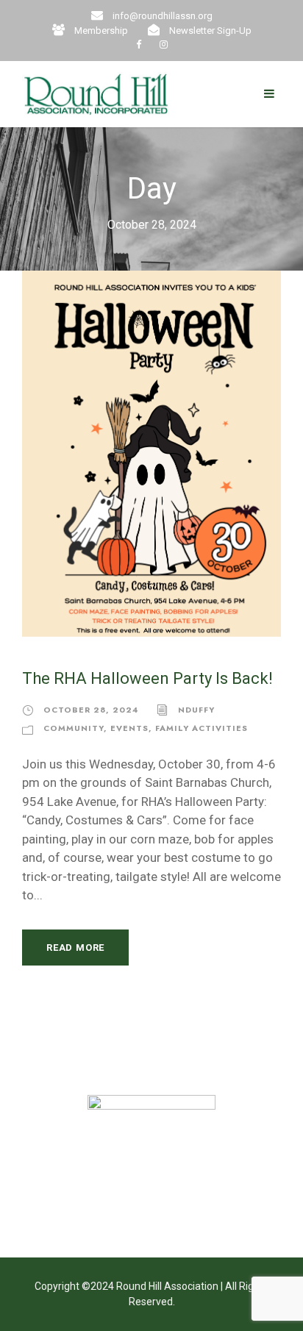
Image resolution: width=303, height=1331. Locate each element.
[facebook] (138, 44)
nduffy (196, 710)
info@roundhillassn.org (163, 15)
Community (73, 728)
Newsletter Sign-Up (210, 30)
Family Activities (201, 728)
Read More (75, 947)
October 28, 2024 (90, 710)
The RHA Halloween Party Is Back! (147, 678)
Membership (101, 30)
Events (129, 728)
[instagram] (164, 44)
